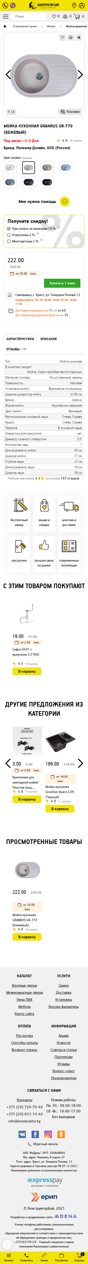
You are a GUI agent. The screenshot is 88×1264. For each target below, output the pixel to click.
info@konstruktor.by (24, 1121)
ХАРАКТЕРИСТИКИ (20, 339)
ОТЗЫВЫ (16, 349)
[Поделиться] (79, 37)
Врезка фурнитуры (64, 1006)
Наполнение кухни (24, 26)
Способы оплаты (24, 1042)
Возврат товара (24, 1049)
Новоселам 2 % (23, 235)
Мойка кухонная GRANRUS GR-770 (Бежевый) (24, 920)
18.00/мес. (62, 779)
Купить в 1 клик (62, 283)
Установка (63, 999)
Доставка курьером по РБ (34, 310)
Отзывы (63, 1064)
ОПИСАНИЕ (48, 339)
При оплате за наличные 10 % (33, 229)
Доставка (63, 992)
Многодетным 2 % (25, 241)
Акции (63, 1035)
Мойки (51, 26)
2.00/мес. (30, 642)
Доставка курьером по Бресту (37, 315)
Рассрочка (24, 1035)
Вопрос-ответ (64, 1071)
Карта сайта (24, 1013)
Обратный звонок (45, 1144)
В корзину (27, 671)
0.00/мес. (30, 770)
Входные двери (24, 985)
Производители (63, 1078)
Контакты (24, 1100)
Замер (63, 985)
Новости (63, 1042)
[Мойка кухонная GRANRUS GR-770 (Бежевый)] (44, 76)
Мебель (24, 1006)
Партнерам (64, 1056)
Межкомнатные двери (24, 992)
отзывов (70, 478)
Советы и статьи (64, 1049)
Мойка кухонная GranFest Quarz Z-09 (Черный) (59, 792)
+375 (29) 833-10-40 (24, 1114)
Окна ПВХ (24, 999)
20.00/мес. (26, 273)
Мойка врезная (76, 26)
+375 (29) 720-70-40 (24, 1107)
